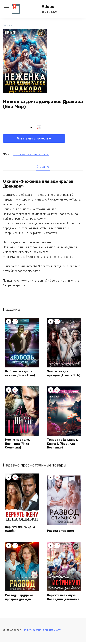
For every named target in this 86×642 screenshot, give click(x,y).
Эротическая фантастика (31, 154)
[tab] (43, 167)
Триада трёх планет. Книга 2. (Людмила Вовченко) (62, 443)
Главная (7, 25)
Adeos (48, 6)
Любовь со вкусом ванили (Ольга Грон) (20, 373)
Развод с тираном (60, 531)
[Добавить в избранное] (31, 127)
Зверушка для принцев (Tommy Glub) (63, 373)
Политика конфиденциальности (42, 629)
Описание (43, 167)
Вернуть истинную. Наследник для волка (63, 597)
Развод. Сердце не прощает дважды (19, 597)
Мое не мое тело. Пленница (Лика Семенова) (17, 443)
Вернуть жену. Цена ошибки (20, 529)
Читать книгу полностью (34, 138)
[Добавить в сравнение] (39, 127)
